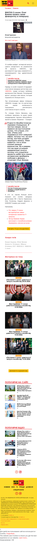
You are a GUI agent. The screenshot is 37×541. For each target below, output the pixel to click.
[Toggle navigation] (33, 3)
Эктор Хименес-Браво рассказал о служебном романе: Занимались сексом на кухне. (20, 221)
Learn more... (23, 538)
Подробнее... (10, 533)
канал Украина (11, 242)
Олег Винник (22, 242)
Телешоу (18, 278)
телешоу (17, 244)
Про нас (3, 522)
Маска (24, 244)
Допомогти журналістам (18, 371)
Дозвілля (29, 487)
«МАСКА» (8, 91)
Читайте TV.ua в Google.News (18, 229)
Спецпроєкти (18, 490)
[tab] (16, 472)
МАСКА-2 (21, 246)
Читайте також (19, 81)
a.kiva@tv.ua (22, 517)
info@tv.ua (11, 515)
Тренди (22, 487)
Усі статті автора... (11, 40)
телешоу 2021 (11, 246)
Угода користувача (5, 520)
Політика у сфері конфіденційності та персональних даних (15, 519)
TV (17, 487)
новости (9, 244)
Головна (8, 8)
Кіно (13, 487)
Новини (15, 8)
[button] (28, 3)
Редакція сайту (4, 524)
